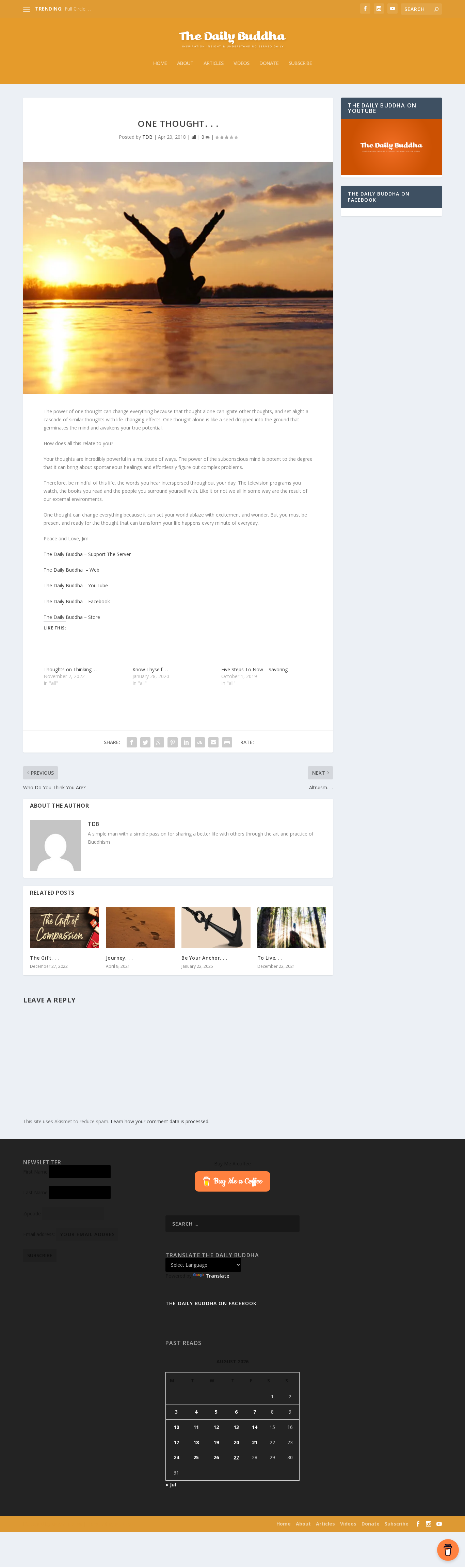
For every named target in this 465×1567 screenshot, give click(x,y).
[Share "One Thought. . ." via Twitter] (145, 742)
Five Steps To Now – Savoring (254, 669)
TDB (147, 137)
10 (176, 1427)
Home (160, 63)
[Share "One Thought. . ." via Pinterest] (172, 742)
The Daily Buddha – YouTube (76, 585)
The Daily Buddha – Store (72, 617)
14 (254, 1427)
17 (176, 1442)
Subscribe (300, 63)
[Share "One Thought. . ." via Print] (227, 742)
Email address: (39, 1234)
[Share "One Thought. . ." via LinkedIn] (186, 742)
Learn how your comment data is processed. (160, 1121)
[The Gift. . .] (64, 927)
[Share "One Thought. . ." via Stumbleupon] (200, 742)
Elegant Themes (67, 1524)
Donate (268, 63)
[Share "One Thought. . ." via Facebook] (132, 742)
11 (196, 1427)
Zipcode (32, 1213)
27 (236, 1457)
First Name (35, 1171)
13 (236, 1427)
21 (254, 1442)
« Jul (170, 1484)
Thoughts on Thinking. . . (70, 669)
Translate (217, 1276)
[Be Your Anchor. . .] (216, 927)
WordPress (125, 1524)
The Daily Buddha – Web (71, 570)
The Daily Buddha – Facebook (77, 601)
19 (216, 1442)
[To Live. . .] (291, 927)
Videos (241, 63)
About (185, 63)
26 (216, 1457)
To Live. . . (270, 958)
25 (196, 1457)
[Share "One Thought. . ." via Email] (213, 742)
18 (196, 1442)
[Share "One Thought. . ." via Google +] (159, 742)
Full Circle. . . (78, 8)
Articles (213, 63)
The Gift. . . (44, 958)
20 (236, 1442)
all (193, 137)
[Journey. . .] (140, 927)
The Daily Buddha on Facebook (379, 196)
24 (176, 1457)
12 (216, 1427)
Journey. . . (119, 958)
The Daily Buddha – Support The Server (87, 554)
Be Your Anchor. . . (204, 958)
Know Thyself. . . (150, 669)
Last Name (35, 1192)
